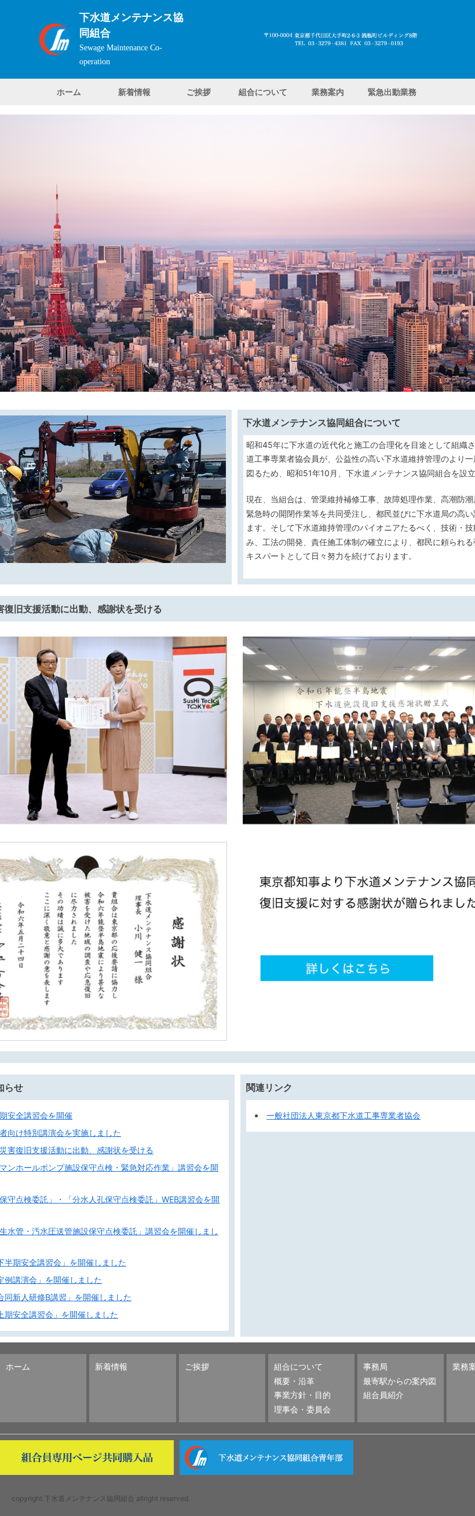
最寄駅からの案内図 (399, 1381)
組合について (263, 92)
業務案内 (328, 92)
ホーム (69, 92)
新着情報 (134, 92)
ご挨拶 (199, 92)
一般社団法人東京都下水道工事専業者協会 (343, 1115)
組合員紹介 (383, 1395)
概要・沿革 (294, 1381)
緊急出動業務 (392, 92)
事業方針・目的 (302, 1395)
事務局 (375, 1366)
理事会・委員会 (302, 1409)
